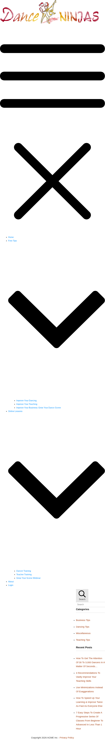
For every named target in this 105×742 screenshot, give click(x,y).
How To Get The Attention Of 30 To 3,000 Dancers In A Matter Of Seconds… (90, 662)
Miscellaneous (83, 633)
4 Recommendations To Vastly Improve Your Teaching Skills (88, 677)
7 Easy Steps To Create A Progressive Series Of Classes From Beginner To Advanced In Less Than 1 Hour (89, 720)
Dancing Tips (82, 627)
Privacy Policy (67, 737)
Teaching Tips (83, 640)
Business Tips (83, 620)
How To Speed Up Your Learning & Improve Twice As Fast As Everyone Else (89, 702)
